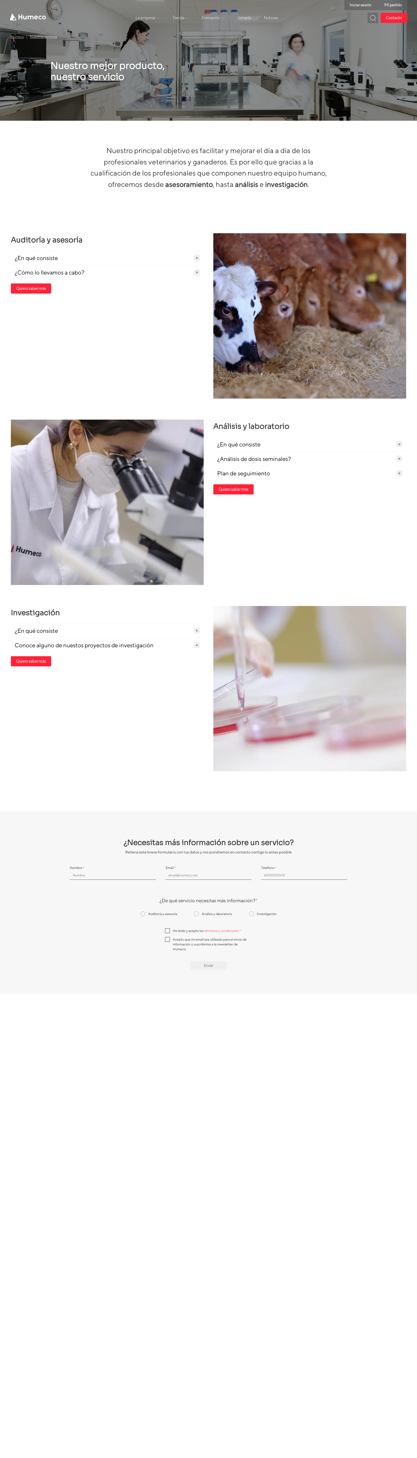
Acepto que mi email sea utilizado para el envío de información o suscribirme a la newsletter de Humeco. (210, 944)
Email (171, 868)
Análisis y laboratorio (217, 914)
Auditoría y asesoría (162, 914)
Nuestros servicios (43, 36)
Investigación (267, 914)
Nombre (77, 868)
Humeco (17, 36)
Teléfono (268, 868)
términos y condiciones (221, 931)
